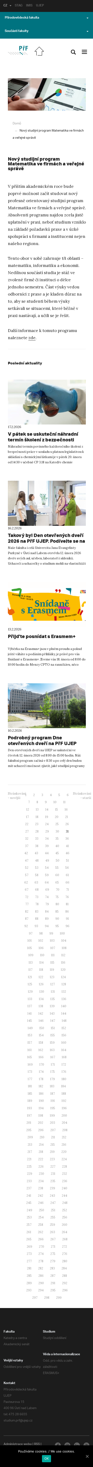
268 (64, 1239)
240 (64, 1188)
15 (56, 810)
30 (57, 831)
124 (63, 977)
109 (30, 955)
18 (37, 817)
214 (41, 1145)
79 (47, 904)
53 (36, 868)
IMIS (29, 6)
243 (52, 1196)
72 (26, 897)
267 (53, 1239)
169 (30, 1065)
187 (52, 1094)
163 (52, 1050)
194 (41, 1108)
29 (47, 831)
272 (64, 1247)
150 (41, 1028)
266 (41, 1239)
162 (40, 1050)
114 (41, 963)
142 (40, 1014)
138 (41, 1006)
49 (47, 861)
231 (53, 1174)
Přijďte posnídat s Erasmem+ (42, 636)
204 (64, 1123)
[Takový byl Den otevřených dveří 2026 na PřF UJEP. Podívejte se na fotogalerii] (47, 503)
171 (53, 1065)
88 (36, 919)
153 (30, 1035)
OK (46, 1458)
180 (64, 1079)
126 (41, 984)
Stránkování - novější (17, 796)
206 (41, 1130)
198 (40, 1116)
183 (52, 1086)
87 (26, 919)
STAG (18, 6)
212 (64, 1137)
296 (65, 1290)
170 (41, 1065)
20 (56, 817)
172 (64, 1065)
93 (36, 926)
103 (52, 941)
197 (29, 1116)
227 (52, 1167)
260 (64, 1225)
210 (42, 1137)
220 (64, 1152)
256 (64, 1217)
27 (27, 831)
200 (64, 1116)
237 (28, 1188)
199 (52, 1116)
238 (40, 1188)
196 (64, 1108)
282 (40, 1268)
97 (30, 933)
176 (64, 1072)
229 (29, 1174)
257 (28, 1225)
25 (57, 824)
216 (64, 1145)
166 (41, 1057)
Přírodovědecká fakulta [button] (22, 18)
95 (57, 926)
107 (52, 948)
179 (52, 1079)
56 (67, 868)
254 (41, 1217)
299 (59, 1298)
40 (57, 846)
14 (46, 810)
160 (63, 1043)
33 (36, 839)
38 (36, 846)
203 (52, 1123)
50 (57, 861)
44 (47, 853)
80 (57, 904)
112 (63, 955)
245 (28, 1203)
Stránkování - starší (82, 796)
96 (67, 926)
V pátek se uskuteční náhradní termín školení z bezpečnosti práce (43, 439)
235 (52, 1181)
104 (63, 941)
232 (64, 1174)
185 (30, 1094)
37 (26, 846)
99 (51, 933)
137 (29, 1006)
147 (52, 1021)
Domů (17, 123)
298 (46, 1298)
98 (41, 933)
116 (63, 963)
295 (53, 1290)
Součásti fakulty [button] (16, 31)
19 (46, 817)
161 (29, 1050)
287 (52, 1276)
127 (52, 984)
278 (40, 1261)
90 (57, 919)
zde (32, 337)
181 (30, 1086)
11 (64, 802)
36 (67, 839)
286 (41, 1276)
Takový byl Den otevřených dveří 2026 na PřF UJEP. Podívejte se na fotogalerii (46, 541)
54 (47, 868)
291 (53, 1283)
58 (36, 875)
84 (47, 912)
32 (26, 839)
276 (64, 1254)
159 (52, 1043)
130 (41, 992)
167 (52, 1057)
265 (28, 1239)
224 (64, 1159)
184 (63, 1086)
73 (36, 897)
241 (28, 1196)
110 (42, 955)
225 (29, 1167)
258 (40, 1225)
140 (63, 1006)
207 (53, 1130)
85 (57, 912)
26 (67, 824)
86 (67, 912)
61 (67, 875)
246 (41, 1203)
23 (36, 824)
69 (47, 890)
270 (41, 1247)
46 (67, 853)
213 (30, 1145)
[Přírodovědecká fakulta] (17, 50)
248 (64, 1203)
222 (40, 1159)
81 (67, 904)
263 (52, 1232)
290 (41, 1283)
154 (41, 1035)
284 (64, 1268)
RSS (37, 1444)
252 (64, 1210)
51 (67, 861)
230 (41, 1174)
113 (31, 963)
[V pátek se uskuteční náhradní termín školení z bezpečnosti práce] (47, 402)
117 (30, 970)
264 (64, 1232)
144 (63, 1014)
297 (34, 1298)
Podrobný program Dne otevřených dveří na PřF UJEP (42, 740)
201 (28, 1123)
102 (40, 941)
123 (52, 977)
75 (57, 897)
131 (53, 992)
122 (41, 977)
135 (52, 999)
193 (29, 1108)
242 (40, 1196)
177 (30, 1079)
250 (41, 1210)
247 (53, 1203)
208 (64, 1130)
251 (53, 1210)
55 (57, 868)
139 (52, 1006)
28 (37, 831)
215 (52, 1145)
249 (29, 1210)
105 (29, 948)
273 (29, 1254)
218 (41, 1152)
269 (29, 1247)
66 (67, 882)
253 (29, 1217)
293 (28, 1290)
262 (40, 1232)
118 (41, 970)
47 (26, 861)
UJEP (40, 6)
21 (66, 817)
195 (52, 1108)
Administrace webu (18, 1444)
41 (67, 846)
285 (29, 1276)
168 (64, 1057)
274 (41, 1254)
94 (47, 926)
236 (64, 1181)
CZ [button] (5, 6)
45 (57, 853)
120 (63, 970)
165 (29, 1057)
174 (41, 1072)
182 (41, 1086)
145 (29, 1021)
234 (41, 1181)
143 (52, 1014)
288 (64, 1276)
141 (29, 1014)
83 (36, 912)
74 (47, 897)
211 (53, 1137)
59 (47, 875)
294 (41, 1290)
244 (64, 1196)
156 (64, 1035)
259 (52, 1225)
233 (29, 1181)
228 (64, 1167)
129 (30, 992)
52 (26, 868)
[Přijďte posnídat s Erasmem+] (47, 604)
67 (26, 890)
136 (64, 999)
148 (64, 1021)
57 (26, 875)
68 (37, 890)
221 (29, 1159)
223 (52, 1159)
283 (52, 1268)
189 (29, 1101)
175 (52, 1072)
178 (41, 1079)
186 (41, 1094)
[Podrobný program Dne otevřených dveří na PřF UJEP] (47, 705)
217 (29, 1152)
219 (52, 1152)
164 (63, 1050)
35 (57, 839)
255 (52, 1217)
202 (40, 1123)
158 (41, 1043)
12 (27, 810)
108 (64, 948)
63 (36, 882)
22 (26, 824)
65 (57, 882)
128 (64, 984)
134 (41, 999)
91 (67, 919)
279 (52, 1261)
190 (41, 1101)
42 (26, 853)
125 (30, 984)
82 (26, 912)
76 (67, 897)
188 (64, 1094)
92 (26, 926)
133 (30, 999)
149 (30, 1028)
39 (47, 846)
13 (37, 810)
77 (27, 904)
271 (53, 1247)
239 (52, 1188)
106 (41, 948)
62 (26, 882)
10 (55, 802)
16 (66, 810)
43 (36, 853)
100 (62, 933)
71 (67, 890)
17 (27, 817)
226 (41, 1167)
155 (52, 1035)
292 (64, 1283)
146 (41, 1021)
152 (64, 1028)
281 (29, 1268)
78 (37, 904)
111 (53, 955)
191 (53, 1101)
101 (29, 941)
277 (29, 1261)
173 (30, 1072)
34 (47, 839)
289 (29, 1283)
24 (47, 824)
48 (37, 861)
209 (30, 1137)
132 (64, 992)
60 (57, 875)
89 (47, 919)
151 (53, 1028)
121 (30, 977)
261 (28, 1232)
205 (28, 1130)
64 (47, 882)
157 (29, 1043)
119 (52, 970)
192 (64, 1101)
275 (52, 1254)
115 (52, 963)
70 (57, 890)
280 (64, 1261)
